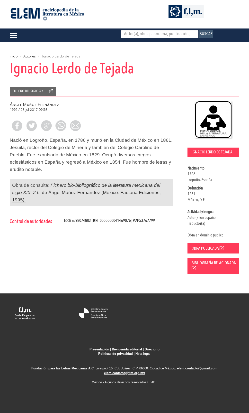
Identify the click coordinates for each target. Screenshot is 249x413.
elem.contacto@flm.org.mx (124, 373)
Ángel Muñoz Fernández (34, 105)
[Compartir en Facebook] (17, 125)
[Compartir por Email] (75, 125)
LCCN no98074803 (78, 221)
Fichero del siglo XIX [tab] (28, 91)
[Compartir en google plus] (46, 125)
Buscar (206, 34)
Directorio (152, 349)
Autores (29, 56)
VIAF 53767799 (144, 221)
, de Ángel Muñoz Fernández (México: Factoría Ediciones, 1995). (86, 192)
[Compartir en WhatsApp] (60, 125)
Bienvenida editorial (127, 349)
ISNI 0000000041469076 (112, 221)
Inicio (14, 56)
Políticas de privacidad (115, 354)
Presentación (99, 349)
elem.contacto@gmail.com (197, 368)
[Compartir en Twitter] (31, 125)
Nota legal (143, 354)
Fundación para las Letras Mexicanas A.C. (63, 368)
